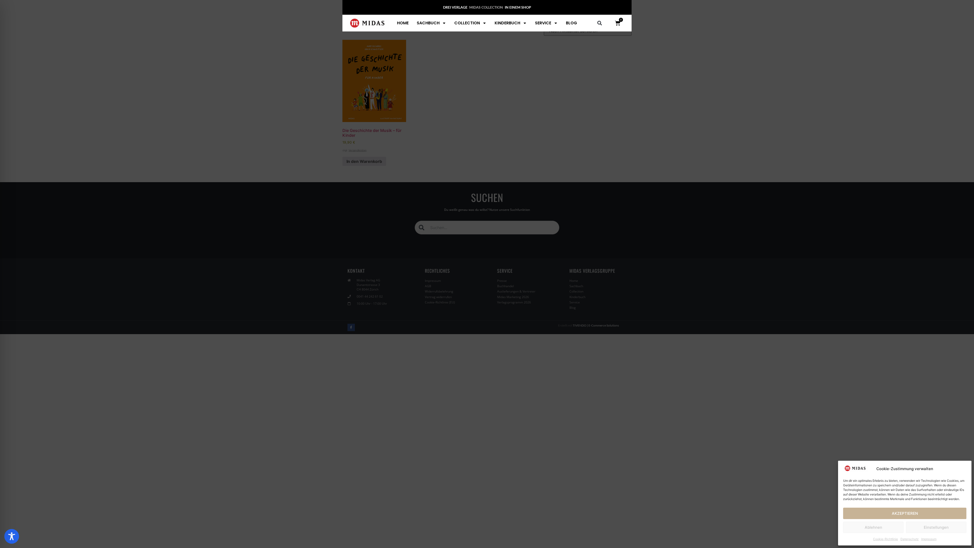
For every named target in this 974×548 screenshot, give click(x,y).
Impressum (928, 539)
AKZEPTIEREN (905, 513)
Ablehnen (873, 527)
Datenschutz (909, 539)
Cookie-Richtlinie (885, 539)
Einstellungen (936, 527)
